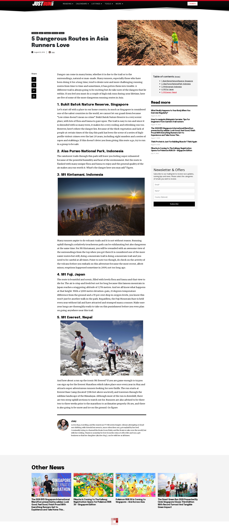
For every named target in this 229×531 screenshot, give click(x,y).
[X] (33, 85)
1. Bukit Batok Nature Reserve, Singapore (177, 81)
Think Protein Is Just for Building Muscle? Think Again (174, 142)
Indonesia (35, 33)
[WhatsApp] (33, 96)
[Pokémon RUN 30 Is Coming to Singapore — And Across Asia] (135, 485)
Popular (61, 33)
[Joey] (50, 52)
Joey (53, 52)
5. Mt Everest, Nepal (169, 92)
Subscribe (174, 204)
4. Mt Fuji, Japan (167, 89)
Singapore (47, 33)
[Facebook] (33, 79)
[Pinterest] (33, 90)
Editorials (54, 33)
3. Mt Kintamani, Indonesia (171, 87)
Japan (41, 33)
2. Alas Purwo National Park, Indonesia (176, 84)
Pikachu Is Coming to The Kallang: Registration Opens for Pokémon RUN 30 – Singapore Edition (171, 149)
